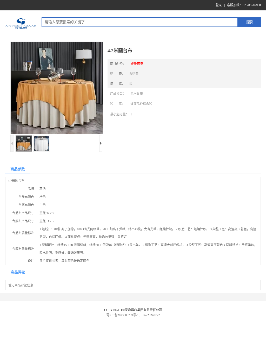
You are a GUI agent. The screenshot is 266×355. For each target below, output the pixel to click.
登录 (219, 5)
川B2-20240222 (149, 315)
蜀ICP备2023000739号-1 (122, 315)
